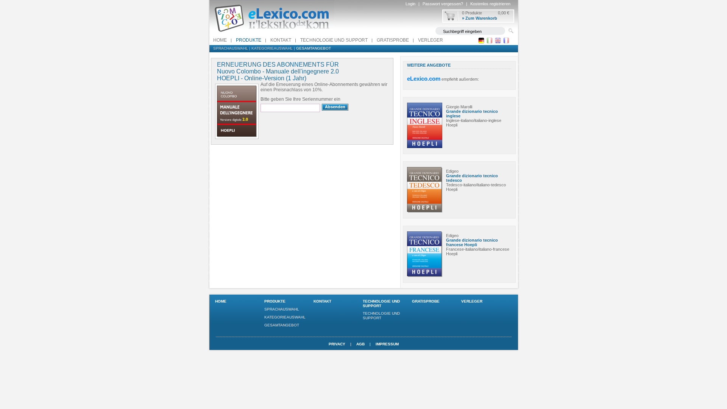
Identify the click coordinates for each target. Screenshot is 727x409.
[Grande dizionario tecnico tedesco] (424, 211)
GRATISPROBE (393, 40)
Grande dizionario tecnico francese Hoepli (472, 242)
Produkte (248, 40)
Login (410, 4)
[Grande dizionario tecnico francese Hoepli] (424, 275)
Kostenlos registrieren (490, 4)
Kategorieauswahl (272, 48)
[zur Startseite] (271, 33)
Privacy (337, 344)
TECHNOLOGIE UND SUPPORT (334, 40)
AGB (360, 344)
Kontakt (280, 40)
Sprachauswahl (230, 48)
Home (220, 40)
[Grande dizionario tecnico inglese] (424, 146)
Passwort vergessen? (443, 4)
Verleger (430, 40)
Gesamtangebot (313, 48)
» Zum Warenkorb (479, 18)
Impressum (387, 344)
